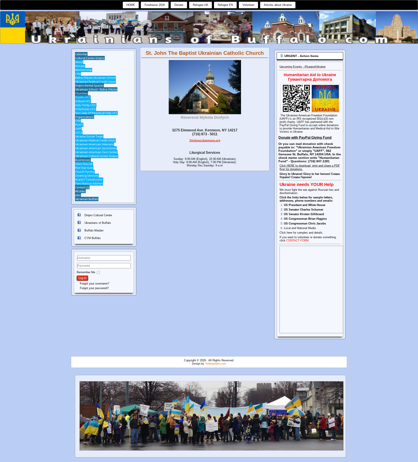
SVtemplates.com (215, 363)
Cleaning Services (87, 175)
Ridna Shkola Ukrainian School (95, 78)
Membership (83, 70)
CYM (78, 74)
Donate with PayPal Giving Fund (305, 137)
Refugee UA (200, 5)
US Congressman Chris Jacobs (305, 223)
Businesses (83, 160)
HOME (130, 5)
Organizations (84, 117)
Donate (178, 5)
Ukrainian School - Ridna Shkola (96, 89)
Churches (81, 93)
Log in (82, 278)
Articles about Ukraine (278, 5)
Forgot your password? (94, 288)
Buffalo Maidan (93, 230)
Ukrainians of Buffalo (97, 222)
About (79, 62)
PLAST (79, 125)
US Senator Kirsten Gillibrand (304, 214)
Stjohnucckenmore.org (204, 140)
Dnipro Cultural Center (98, 215)
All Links (80, 191)
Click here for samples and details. (301, 232)
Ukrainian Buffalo (86, 199)
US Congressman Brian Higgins (305, 218)
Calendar (81, 54)
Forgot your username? (94, 283)
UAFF (78, 129)
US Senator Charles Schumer (303, 209)
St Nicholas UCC (85, 109)
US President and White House (304, 205)
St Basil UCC (83, 101)
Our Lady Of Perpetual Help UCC (96, 113)
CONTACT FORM (297, 240)
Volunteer (248, 5)
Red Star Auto (84, 168)
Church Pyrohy (84, 172)
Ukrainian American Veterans (94, 144)
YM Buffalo (93, 238)
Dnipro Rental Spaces (89, 85)
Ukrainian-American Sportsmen (95, 148)
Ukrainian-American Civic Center (96, 152)
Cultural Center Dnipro (89, 58)
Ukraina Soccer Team (89, 136)
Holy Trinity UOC (85, 105)
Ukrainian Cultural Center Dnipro (96, 156)
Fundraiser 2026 (155, 5)
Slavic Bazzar (84, 164)
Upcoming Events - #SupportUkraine (302, 66)
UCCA (78, 132)
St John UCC (82, 97)
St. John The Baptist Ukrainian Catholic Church (205, 53)
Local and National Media (300, 228)
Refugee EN (225, 5)
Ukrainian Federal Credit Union (95, 82)
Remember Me (86, 272)
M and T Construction (89, 179)
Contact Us (82, 187)
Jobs (78, 195)
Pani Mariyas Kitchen (89, 183)
